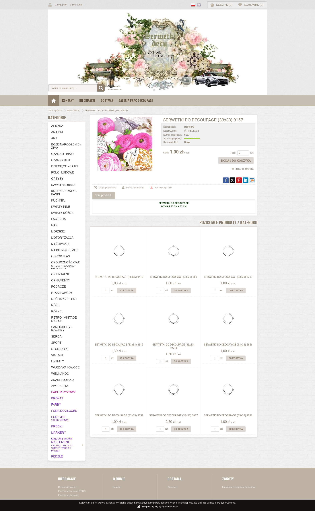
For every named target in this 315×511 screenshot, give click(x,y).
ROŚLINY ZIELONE (64, 299)
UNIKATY (57, 361)
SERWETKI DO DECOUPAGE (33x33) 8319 (119, 344)
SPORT (56, 342)
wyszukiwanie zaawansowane (114, 88)
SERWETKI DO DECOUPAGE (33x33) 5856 (228, 344)
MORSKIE (58, 231)
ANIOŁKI (57, 132)
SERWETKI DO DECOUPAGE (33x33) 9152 (119, 415)
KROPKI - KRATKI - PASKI (64, 193)
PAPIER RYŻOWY (63, 392)
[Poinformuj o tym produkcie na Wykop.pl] (252, 180)
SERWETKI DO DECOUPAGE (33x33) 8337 (228, 277)
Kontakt (68, 100)
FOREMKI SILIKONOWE (60, 418)
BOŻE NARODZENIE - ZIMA (66, 146)
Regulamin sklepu (67, 487)
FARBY (56, 404)
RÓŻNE (56, 311)
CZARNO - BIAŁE (63, 153)
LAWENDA (58, 219)
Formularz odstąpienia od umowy (238, 487)
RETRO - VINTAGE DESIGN (64, 319)
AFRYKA (57, 125)
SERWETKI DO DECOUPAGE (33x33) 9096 (228, 415)
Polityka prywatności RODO (71, 491)
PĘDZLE (57, 456)
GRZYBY (57, 178)
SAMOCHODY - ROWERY (61, 328)
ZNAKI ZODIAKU (62, 379)
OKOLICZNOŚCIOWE (65, 265)
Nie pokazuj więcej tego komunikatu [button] (160, 506)
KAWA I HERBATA (63, 184)
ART (54, 138)
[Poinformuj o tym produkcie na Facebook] (226, 180)
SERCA (56, 336)
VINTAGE (57, 355)
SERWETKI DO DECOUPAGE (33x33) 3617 (173, 415)
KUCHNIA (58, 200)
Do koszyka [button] (126, 290)
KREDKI (56, 426)
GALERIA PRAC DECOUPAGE (135, 100)
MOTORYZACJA (62, 237)
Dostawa (107, 100)
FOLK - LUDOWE (62, 172)
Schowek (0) (253, 4)
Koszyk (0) (224, 4)
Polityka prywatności (68, 495)
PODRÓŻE (58, 286)
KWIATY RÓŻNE (62, 212)
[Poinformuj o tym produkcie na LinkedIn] (245, 180)
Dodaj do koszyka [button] (236, 160)
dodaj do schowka (245, 169)
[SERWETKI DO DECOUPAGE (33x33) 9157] (125, 144)
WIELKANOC (60, 373)
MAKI (54, 225)
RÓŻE (55, 305)
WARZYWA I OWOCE (65, 367)
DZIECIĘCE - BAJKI (64, 166)
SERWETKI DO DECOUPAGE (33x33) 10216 (174, 346)
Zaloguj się (61, 4)
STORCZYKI (59, 348)
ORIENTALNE (60, 274)
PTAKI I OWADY (62, 292)
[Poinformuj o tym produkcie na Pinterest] (239, 180)
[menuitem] (68, 100)
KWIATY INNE (60, 206)
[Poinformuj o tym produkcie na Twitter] (232, 180)
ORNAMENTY (60, 280)
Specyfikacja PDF (163, 187)
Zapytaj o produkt (107, 187)
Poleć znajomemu (135, 187)
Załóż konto (76, 4)
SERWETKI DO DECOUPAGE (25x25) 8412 (119, 277)
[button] (194, 5)
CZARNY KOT (60, 160)
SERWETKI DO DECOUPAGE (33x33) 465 (173, 277)
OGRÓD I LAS (60, 256)
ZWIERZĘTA (59, 386)
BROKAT (57, 398)
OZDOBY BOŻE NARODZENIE (62, 444)
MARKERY (58, 432)
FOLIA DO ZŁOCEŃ (64, 410)
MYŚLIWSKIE (60, 243)
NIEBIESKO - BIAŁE (64, 250)
